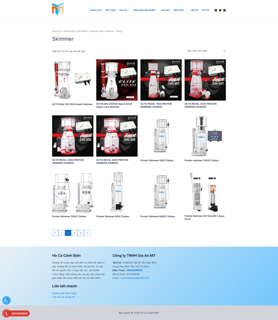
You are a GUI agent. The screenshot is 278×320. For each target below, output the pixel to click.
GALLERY (165, 10)
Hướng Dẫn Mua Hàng (64, 293)
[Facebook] (216, 10)
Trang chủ (57, 31)
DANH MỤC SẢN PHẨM (144, 10)
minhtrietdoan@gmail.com (134, 277)
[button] (128, 10)
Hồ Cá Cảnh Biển (61, 16)
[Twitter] (220, 10)
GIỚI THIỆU (110, 10)
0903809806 (134, 270)
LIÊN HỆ (194, 10)
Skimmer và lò (96, 31)
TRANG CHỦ (95, 10)
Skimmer (109, 31)
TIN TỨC (206, 10)
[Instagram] (224, 10)
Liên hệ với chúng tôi (63, 297)
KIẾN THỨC (179, 10)
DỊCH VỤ (123, 10)
